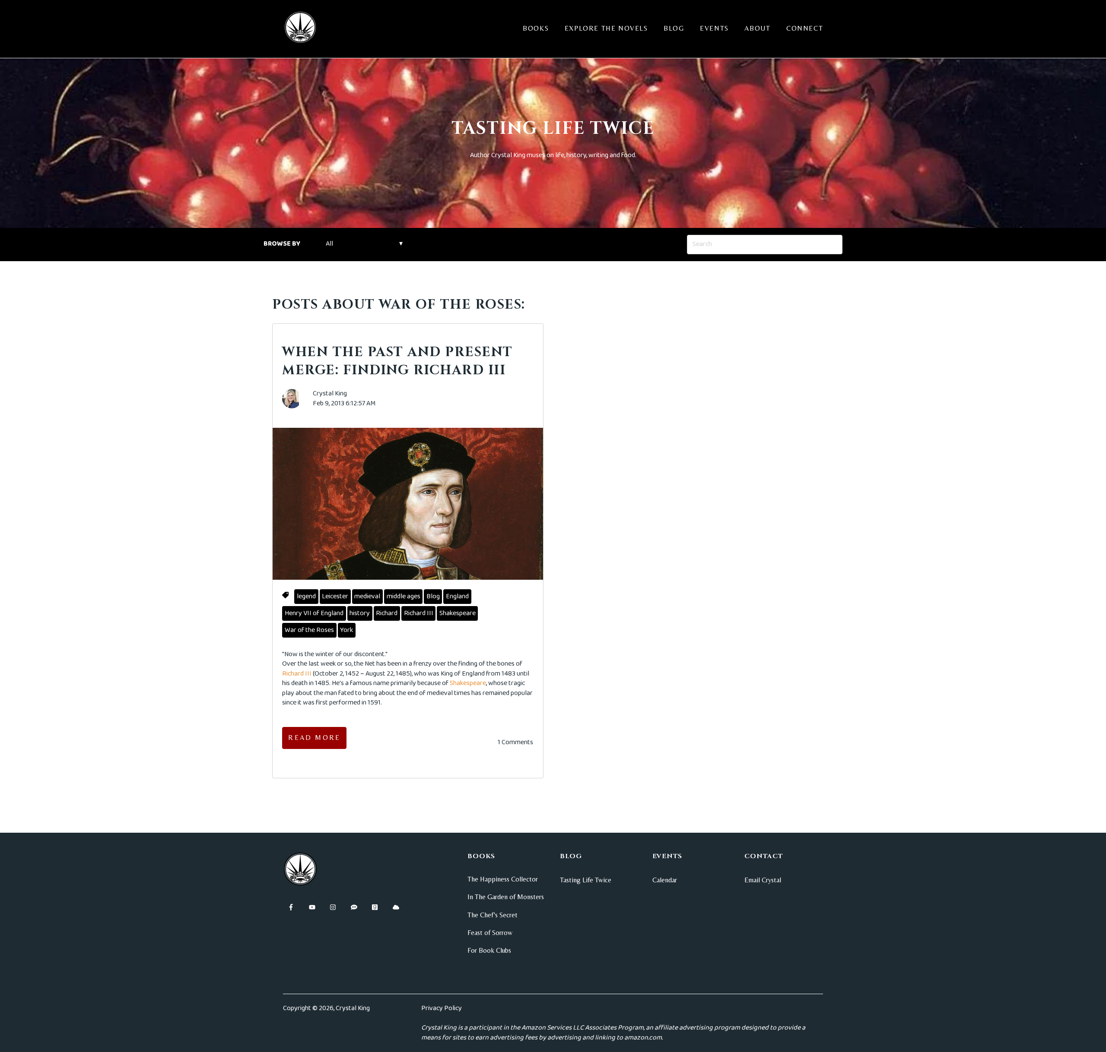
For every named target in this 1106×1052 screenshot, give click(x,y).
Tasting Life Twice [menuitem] (585, 880)
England (457, 596)
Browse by (282, 243)
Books (536, 28)
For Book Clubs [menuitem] (489, 950)
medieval (367, 596)
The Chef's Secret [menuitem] (492, 915)
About (757, 28)
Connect (804, 28)
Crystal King (330, 393)
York (346, 630)
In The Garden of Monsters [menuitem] (505, 897)
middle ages (403, 596)
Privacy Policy (441, 1008)
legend (306, 596)
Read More (314, 737)
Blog (674, 28)
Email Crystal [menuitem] (762, 880)
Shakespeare (457, 613)
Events (714, 28)
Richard (386, 613)
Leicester (335, 596)
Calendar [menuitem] (664, 880)
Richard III (418, 613)
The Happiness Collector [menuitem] (502, 879)
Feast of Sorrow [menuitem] (489, 933)
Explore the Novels (606, 28)
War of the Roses (309, 630)
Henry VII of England (314, 613)
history (360, 613)
